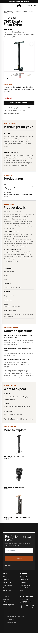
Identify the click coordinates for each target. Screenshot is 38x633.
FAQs (21, 590)
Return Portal (24, 588)
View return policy (26, 419)
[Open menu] (3, 5)
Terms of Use (11, 619)
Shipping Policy (25, 577)
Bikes (5, 577)
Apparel (6, 580)
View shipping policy (11, 419)
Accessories (10, 11)
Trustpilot (8, 565)
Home (5, 11)
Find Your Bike (25, 585)
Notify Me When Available (19, 102)
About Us (6, 602)
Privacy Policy (11, 622)
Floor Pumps (25, 11)
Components (7, 585)
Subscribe (19, 558)
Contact (6, 599)
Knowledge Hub (8, 605)
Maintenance (17, 11)
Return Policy (24, 580)
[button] (31, 44)
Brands (5, 588)
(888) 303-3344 (25, 602)
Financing (23, 582)
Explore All (7, 590)
